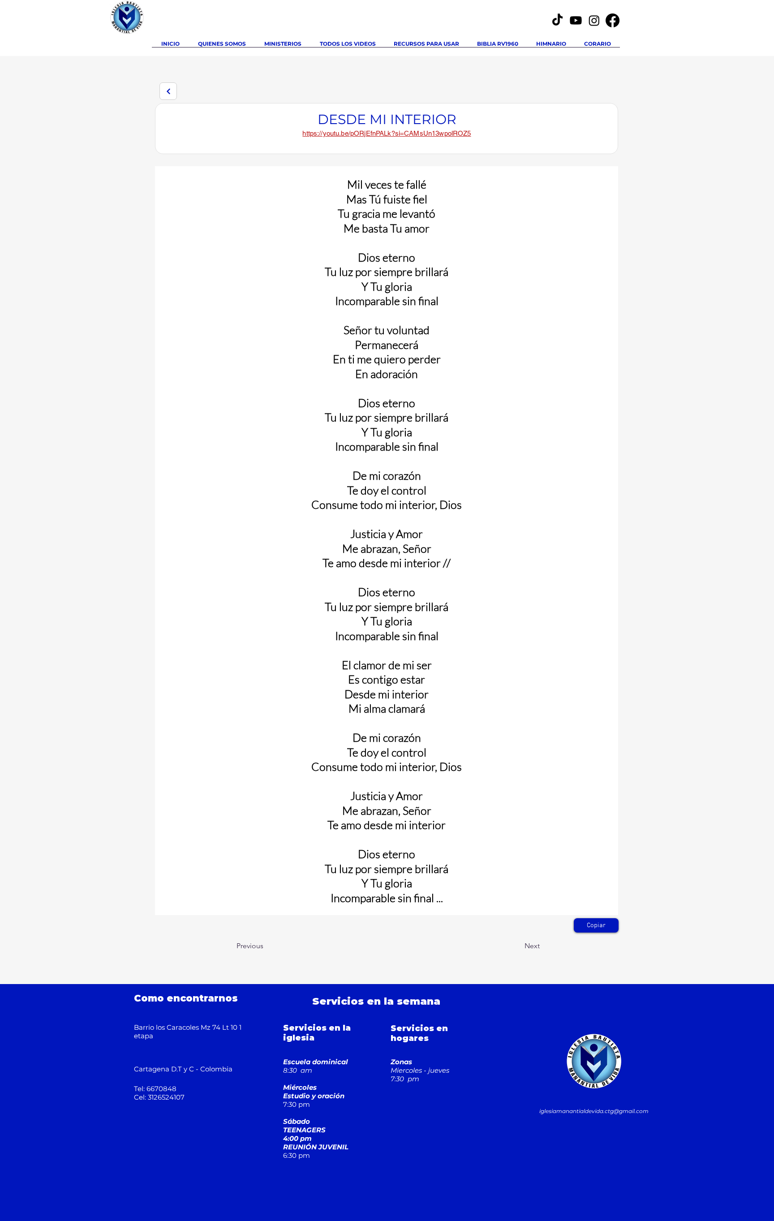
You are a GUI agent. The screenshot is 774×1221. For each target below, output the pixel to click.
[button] (282, 46)
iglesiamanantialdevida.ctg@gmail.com (594, 1111)
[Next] (168, 91)
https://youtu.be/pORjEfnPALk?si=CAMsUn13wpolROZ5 (386, 133)
